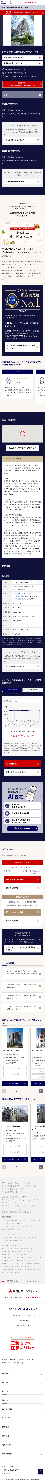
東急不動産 (6, 1257)
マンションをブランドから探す (13, 1192)
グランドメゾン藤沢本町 (11, 1126)
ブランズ (15, 1257)
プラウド (15, 1254)
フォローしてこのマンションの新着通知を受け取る (20, 948)
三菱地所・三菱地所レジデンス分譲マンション (18, 1212)
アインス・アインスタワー (29, 1220)
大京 (25, 1260)
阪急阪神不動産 (30, 1269)
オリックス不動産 (16, 1266)
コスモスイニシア (31, 1263)
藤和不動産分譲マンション (11, 1229)
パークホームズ (28, 1251)
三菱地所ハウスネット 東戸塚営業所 (22, 867)
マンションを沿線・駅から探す (13, 1189)
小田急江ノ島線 (18, 596)
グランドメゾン (17, 1263)
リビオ (17, 1272)
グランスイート (12, 1248)
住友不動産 (24, 1248)
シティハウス (35, 1248)
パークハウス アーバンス (10, 1209)
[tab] (16, 1091)
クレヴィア (19, 1269)
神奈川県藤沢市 (10, 69)
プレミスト (37, 1257)
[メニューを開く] (42, 2)
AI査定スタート (24, 828)
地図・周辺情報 (18, 589)
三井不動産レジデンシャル (11, 1251)
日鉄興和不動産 (7, 1272)
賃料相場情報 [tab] (32, 689)
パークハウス (28, 1206)
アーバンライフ (7, 1237)
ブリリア (32, 1254)
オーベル (18, 1260)
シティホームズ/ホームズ (10, 1223)
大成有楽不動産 (7, 1260)
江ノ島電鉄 (17, 599)
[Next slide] (41, 1091)
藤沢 (15, 73)
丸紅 (3, 1248)
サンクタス (29, 1266)
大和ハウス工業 (25, 1257)
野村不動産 (6, 1254)
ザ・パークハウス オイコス (11, 1206)
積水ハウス (6, 1263)
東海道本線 (8, 73)
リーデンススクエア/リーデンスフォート (16, 1226)
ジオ (39, 1269)
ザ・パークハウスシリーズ (11, 1200)
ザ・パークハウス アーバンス (12, 1203)
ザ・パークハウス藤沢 (11, 1050)
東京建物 (23, 1254)
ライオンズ (33, 1260)
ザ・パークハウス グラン (31, 1200)
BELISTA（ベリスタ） (10, 1220)
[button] (22, 94)
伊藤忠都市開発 (7, 1269)
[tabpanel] (22, 736)
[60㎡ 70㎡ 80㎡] (27, 701)
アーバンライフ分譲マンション (13, 1240)
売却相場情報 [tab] (12, 689)
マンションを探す (8, 1186)
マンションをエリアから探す (27, 1186)
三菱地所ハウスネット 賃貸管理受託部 (22, 902)
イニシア (5, 1266)
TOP (40, 1473)
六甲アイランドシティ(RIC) (24, 1237)
